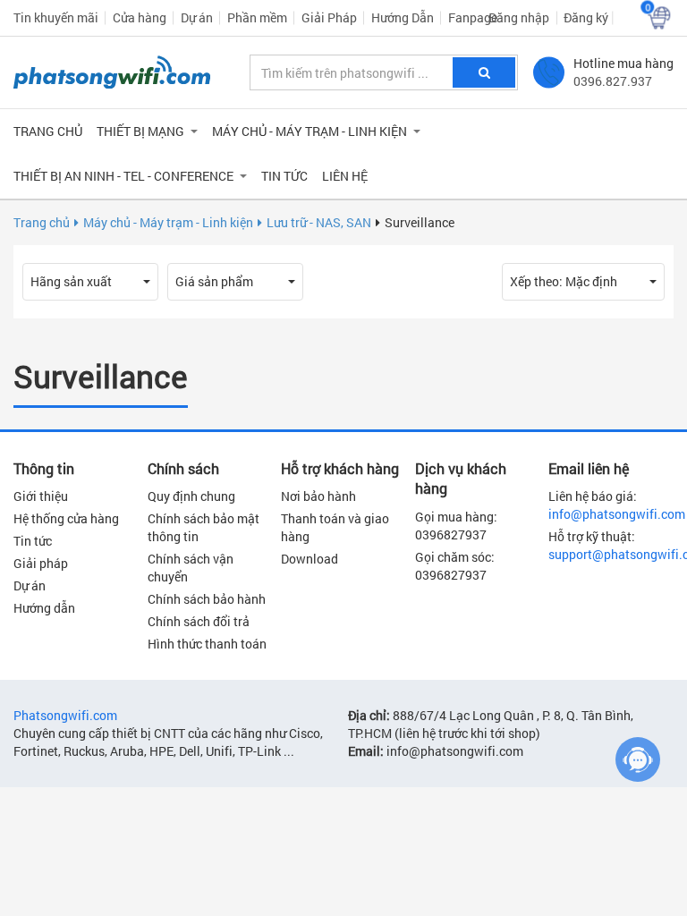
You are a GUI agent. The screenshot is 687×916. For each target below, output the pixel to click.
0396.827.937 (612, 80)
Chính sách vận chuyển (190, 567)
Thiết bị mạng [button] (140, 131)
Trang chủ (47, 131)
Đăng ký (586, 17)
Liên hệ (345, 175)
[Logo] (111, 72)
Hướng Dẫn (402, 17)
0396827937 (451, 534)
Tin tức (284, 175)
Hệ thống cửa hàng (66, 518)
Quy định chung (191, 496)
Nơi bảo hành (318, 496)
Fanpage (472, 17)
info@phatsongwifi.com (616, 513)
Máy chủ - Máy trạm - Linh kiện (168, 222)
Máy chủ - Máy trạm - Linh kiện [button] (309, 131)
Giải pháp (40, 563)
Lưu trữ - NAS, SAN (319, 222)
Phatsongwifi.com (65, 715)
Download (309, 558)
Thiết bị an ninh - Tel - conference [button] (123, 175)
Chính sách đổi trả (199, 621)
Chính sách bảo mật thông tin (203, 527)
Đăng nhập (518, 17)
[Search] (484, 72)
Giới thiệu (40, 496)
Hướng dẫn (44, 607)
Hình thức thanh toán (207, 643)
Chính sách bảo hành (207, 598)
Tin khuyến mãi (55, 17)
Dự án (197, 17)
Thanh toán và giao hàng (335, 527)
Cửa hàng (139, 17)
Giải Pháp (329, 17)
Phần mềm (257, 17)
